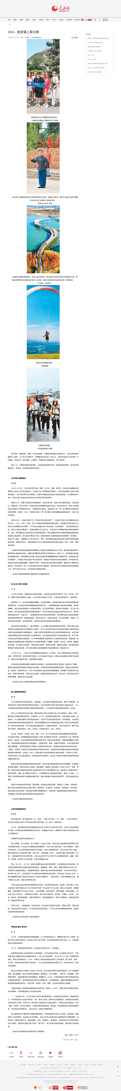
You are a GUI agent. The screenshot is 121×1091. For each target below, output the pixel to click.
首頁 (9, 19)
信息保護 (93, 1064)
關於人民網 (31, 1064)
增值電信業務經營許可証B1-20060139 (58, 1074)
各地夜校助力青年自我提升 (95, 51)
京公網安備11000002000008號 (96, 1077)
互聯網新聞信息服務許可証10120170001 (37, 1074)
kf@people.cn (45, 1071)
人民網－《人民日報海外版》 (33, 37)
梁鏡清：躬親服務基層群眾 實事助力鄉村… (99, 38)
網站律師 (86, 1064)
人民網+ (21, 1057)
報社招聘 (39, 1064)
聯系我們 (100, 1064)
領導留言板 (40, 1057)
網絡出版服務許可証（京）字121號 (70, 1077)
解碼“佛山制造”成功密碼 (94, 46)
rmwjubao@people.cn (83, 1071)
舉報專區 (77, 19)
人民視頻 (50, 1057)
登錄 (106, 19)
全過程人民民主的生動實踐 (94, 72)
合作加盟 (59, 1064)
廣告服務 (52, 1064)
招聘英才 (45, 1064)
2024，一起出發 (92, 59)
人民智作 (60, 1057)
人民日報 (11, 1057)
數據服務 (73, 1064)
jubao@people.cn (77, 1068)
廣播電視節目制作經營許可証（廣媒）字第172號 (81, 1074)
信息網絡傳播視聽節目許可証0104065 (26, 1077)
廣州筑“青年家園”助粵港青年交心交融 (98, 63)
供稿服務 (66, 1064)
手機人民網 (30, 1057)
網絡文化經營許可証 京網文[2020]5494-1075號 (48, 1077)
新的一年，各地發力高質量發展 (96, 67)
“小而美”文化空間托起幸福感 (95, 42)
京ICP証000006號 (84, 1077)
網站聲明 (80, 1064)
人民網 (10, 24)
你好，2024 (91, 55)
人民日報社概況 (22, 1064)
